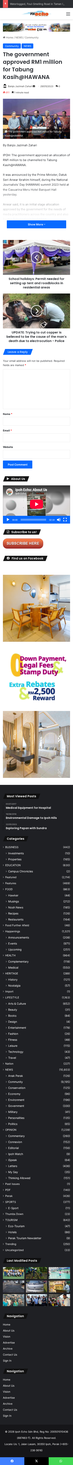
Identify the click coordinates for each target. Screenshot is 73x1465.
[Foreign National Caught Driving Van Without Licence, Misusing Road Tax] (36, 1287)
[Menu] (68, 15)
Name (7, 414)
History (13, 979)
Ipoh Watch (15, 1154)
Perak (8, 1195)
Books (12, 1015)
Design (12, 1021)
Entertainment (17, 1027)
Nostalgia (14, 985)
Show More (36, 224)
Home (9, 37)
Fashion (13, 1033)
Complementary (18, 961)
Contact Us (10, 1354)
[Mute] (59, 520)
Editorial (13, 1148)
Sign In (7, 1360)
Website (8, 447)
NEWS (19, 37)
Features (10, 883)
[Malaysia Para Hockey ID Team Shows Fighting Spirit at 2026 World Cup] (13, 1273)
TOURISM (11, 1220)
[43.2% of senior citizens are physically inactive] (59, 1287)
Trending (10, 1244)
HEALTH (10, 955)
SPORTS (10, 1202)
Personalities (16, 1118)
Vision (6, 1336)
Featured (10, 877)
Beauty (12, 1009)
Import (9, 991)
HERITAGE (11, 973)
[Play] (8, 520)
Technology (15, 1051)
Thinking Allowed (19, 1178)
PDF (8, 1189)
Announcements (18, 937)
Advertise (9, 1342)
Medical (13, 967)
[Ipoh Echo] (36, 14)
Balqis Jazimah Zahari (20, 86)
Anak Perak (15, 1075)
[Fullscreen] (65, 520)
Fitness (12, 1039)
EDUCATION (13, 865)
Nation (9, 1063)
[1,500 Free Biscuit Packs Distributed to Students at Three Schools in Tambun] (59, 1300)
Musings (13, 901)
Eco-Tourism (16, 1226)
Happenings (12, 931)
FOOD (9, 889)
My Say (13, 1172)
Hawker (13, 895)
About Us (8, 1330)
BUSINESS (11, 847)
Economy (14, 1093)
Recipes (13, 913)
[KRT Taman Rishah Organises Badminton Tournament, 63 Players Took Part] (59, 1273)
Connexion (15, 1142)
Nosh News (15, 907)
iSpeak (12, 1160)
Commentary (16, 1136)
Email (7, 430)
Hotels (12, 1232)
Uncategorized (14, 1250)
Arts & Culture (17, 1003)
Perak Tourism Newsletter (24, 1238)
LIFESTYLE (12, 997)
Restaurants (15, 919)
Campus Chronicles (20, 871)
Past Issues (12, 1183)
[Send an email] (34, 86)
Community (32, 37)
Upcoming (15, 949)
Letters (12, 1166)
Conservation (16, 1087)
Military (13, 1111)
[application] (36, 504)
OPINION (10, 1129)
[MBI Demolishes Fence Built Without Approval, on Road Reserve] (36, 1273)
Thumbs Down (14, 1214)
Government (16, 1105)
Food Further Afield (17, 925)
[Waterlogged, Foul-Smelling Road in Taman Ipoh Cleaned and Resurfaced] (13, 1287)
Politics (12, 1124)
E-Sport (13, 1208)
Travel (12, 1057)
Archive (7, 1348)
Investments (16, 853)
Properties (14, 859)
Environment (16, 1099)
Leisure (12, 1045)
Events (12, 943)
